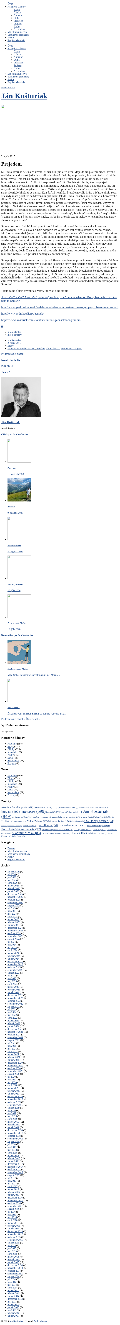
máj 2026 (12, 880)
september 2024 (15, 936)
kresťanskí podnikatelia (70, 817)
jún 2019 (12, 1113)
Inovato (10, 812)
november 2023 (15, 964)
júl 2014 (12, 1279)
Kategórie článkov (17, 6)
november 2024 (15, 930)
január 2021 (13, 1060)
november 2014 (15, 1268)
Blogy (17, 9)
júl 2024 (12, 941)
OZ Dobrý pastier (99, 821)
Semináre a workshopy (19, 854)
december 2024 (15, 927)
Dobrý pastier (59, 807)
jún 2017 (12, 1180)
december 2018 (15, 1130)
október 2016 (14, 1203)
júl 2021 (12, 1043)
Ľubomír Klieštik (82, 833)
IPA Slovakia (62, 812)
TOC (77, 830)
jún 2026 (12, 877)
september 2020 (15, 1071)
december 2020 (15, 1062)
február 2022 (14, 1023)
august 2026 (14, 871)
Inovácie (40, 348)
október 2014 (14, 1270)
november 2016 (15, 1200)
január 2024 (13, 958)
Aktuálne (18, 15)
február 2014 (14, 1293)
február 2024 (14, 956)
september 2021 (15, 1037)
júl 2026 (12, 874)
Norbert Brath (76, 821)
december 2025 (15, 894)
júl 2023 (12, 975)
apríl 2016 (13, 1220)
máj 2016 (12, 1217)
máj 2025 (12, 913)
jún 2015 (12, 1248)
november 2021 (15, 1031)
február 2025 (14, 922)
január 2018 (13, 1161)
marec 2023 (13, 986)
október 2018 (14, 1135)
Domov (11, 848)
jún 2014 (12, 1282)
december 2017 (15, 1164)
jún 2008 (12, 1310)
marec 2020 (13, 1088)
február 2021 (14, 1057)
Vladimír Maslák (26, 833)
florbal (105, 807)
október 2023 (14, 967)
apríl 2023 (13, 984)
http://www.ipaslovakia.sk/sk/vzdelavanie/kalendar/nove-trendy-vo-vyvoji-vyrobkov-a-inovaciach (59, 307)
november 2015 (15, 1234)
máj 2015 (12, 1251)
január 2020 (13, 1093)
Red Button (47, 830)
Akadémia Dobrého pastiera (21, 348)
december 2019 (15, 1096)
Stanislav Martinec (63, 829)
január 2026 (13, 891)
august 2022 (14, 1006)
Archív (11, 37)
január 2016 (13, 1228)
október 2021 (14, 1034)
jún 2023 (12, 978)
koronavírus (44, 817)
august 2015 (14, 1242)
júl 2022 (12, 1009)
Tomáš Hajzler (99, 830)
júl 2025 (12, 908)
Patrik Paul (30, 825)
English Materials (16, 40)
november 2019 (15, 1099)
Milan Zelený (37, 821)
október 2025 (14, 899)
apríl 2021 (13, 1051)
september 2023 (15, 970)
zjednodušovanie (63, 833)
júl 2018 (12, 1144)
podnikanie (48, 825)
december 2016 (15, 1197)
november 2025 (15, 897)
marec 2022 (13, 1020)
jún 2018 (12, 1147)
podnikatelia (73, 825)
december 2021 (15, 1029)
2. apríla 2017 (14, 343)
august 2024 (14, 939)
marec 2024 (13, 953)
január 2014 (13, 1296)
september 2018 (15, 1138)
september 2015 (15, 1239)
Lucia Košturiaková (98, 817)
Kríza (84, 817)
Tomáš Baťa (86, 830)
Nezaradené (19, 29)
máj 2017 (12, 1183)
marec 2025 (13, 919)
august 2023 (14, 972)
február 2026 (14, 888)
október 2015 (14, 1237)
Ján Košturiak (24, 96)
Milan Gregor (20, 821)
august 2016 (14, 1209)
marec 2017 (13, 1189)
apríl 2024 (13, 950)
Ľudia (17, 18)
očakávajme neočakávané (11, 826)
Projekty (18, 23)
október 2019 (14, 1102)
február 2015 (14, 1259)
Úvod (10, 3)
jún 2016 (12, 1214)
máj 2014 (12, 1284)
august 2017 (14, 1175)
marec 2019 (13, 1121)
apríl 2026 (13, 882)
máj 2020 (12, 1082)
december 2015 (15, 1231)
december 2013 (15, 1299)
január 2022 (13, 1026)
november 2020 (15, 1065)
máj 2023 (12, 981)
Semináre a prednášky (18, 34)
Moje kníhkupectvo (17, 32)
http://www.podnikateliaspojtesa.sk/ (22, 313)
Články (17, 12)
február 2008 (14, 1313)
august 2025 (14, 905)
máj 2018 (12, 1150)
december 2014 (15, 1265)
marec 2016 (13, 1223)
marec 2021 (13, 1054)
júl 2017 (12, 1178)
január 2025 (13, 925)
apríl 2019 (13, 1119)
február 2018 (14, 1158)
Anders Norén (40, 1321)
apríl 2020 (13, 1085)
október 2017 (14, 1169)
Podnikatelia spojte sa (71, 348)
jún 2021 (12, 1046)
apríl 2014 (13, 1287)
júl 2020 (12, 1076)
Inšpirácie (18, 20)
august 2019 (14, 1107)
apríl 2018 (13, 1152)
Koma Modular (30, 817)
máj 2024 (12, 947)
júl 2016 (12, 1211)
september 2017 (15, 1172)
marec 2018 (13, 1155)
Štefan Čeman (18, 836)
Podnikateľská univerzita (21, 829)
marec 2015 (13, 1256)
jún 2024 (12, 944)
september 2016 (15, 1206)
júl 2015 (12, 1245)
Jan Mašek (75, 812)
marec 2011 (13, 1304)
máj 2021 (12, 1048)
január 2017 (13, 1194)
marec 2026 (13, 885)
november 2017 (15, 1166)
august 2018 (14, 1141)
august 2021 (14, 1040)
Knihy (17, 26)
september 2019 (15, 1105)
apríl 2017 (13, 1186)
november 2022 (15, 998)
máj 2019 (12, 1116)
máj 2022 (12, 1015)
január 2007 (13, 1315)
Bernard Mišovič (43, 807)
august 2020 (14, 1074)
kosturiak (55, 817)
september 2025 (15, 902)
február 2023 (14, 989)
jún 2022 (12, 1012)
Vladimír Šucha (48, 833)
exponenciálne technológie (90, 807)
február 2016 (14, 1225)
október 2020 (14, 1068)
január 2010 (13, 1307)
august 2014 (14, 1276)
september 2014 (15, 1273)
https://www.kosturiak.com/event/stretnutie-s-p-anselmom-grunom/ (41, 320)
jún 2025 (12, 911)
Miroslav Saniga (58, 821)
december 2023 (15, 961)
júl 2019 (12, 1110)
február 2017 (14, 1192)
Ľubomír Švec (100, 833)
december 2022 (15, 995)
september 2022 (15, 1003)
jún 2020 (12, 1079)
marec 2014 (13, 1290)
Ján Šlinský (17, 817)
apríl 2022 (13, 1017)
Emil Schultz (72, 807)
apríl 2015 (13, 1254)
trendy (7, 833)
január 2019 (13, 1127)
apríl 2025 (13, 916)
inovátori (50, 812)
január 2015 (13, 1262)
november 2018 (15, 1133)
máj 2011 (12, 1301)
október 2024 (14, 933)
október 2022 (14, 1001)
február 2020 (14, 1090)
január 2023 (13, 992)
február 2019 (14, 1124)
